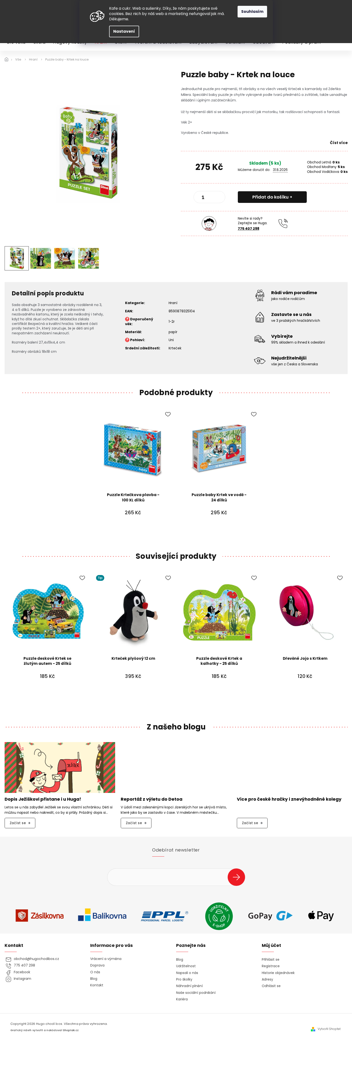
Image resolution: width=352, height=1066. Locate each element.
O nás (95, 972)
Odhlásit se (271, 986)
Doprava (97, 965)
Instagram (22, 978)
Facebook (22, 972)
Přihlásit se (238, 877)
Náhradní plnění (189, 986)
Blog (93, 978)
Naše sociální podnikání (196, 992)
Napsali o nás (187, 973)
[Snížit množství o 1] (201, 198)
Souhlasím (252, 11)
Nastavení (124, 31)
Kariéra (182, 999)
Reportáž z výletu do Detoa (151, 799)
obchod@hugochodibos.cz (36, 959)
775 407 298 (248, 228)
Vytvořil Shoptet (329, 1029)
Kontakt (96, 985)
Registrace (271, 966)
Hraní (173, 302)
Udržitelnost (186, 966)
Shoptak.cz (71, 1030)
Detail (305, 689)
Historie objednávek (278, 973)
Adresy (267, 979)
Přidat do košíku (270, 197)
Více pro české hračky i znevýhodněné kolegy (289, 799)
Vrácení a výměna (105, 959)
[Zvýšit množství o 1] (217, 198)
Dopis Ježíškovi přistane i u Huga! (43, 799)
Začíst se (18, 823)
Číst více (339, 142)
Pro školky (184, 979)
